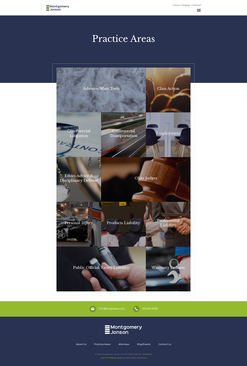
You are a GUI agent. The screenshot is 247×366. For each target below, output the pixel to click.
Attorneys (123, 344)
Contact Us (164, 344)
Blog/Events (144, 344)
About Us (81, 344)
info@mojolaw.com (111, 308)
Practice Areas (102, 344)
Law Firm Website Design (112, 358)
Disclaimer (147, 354)
